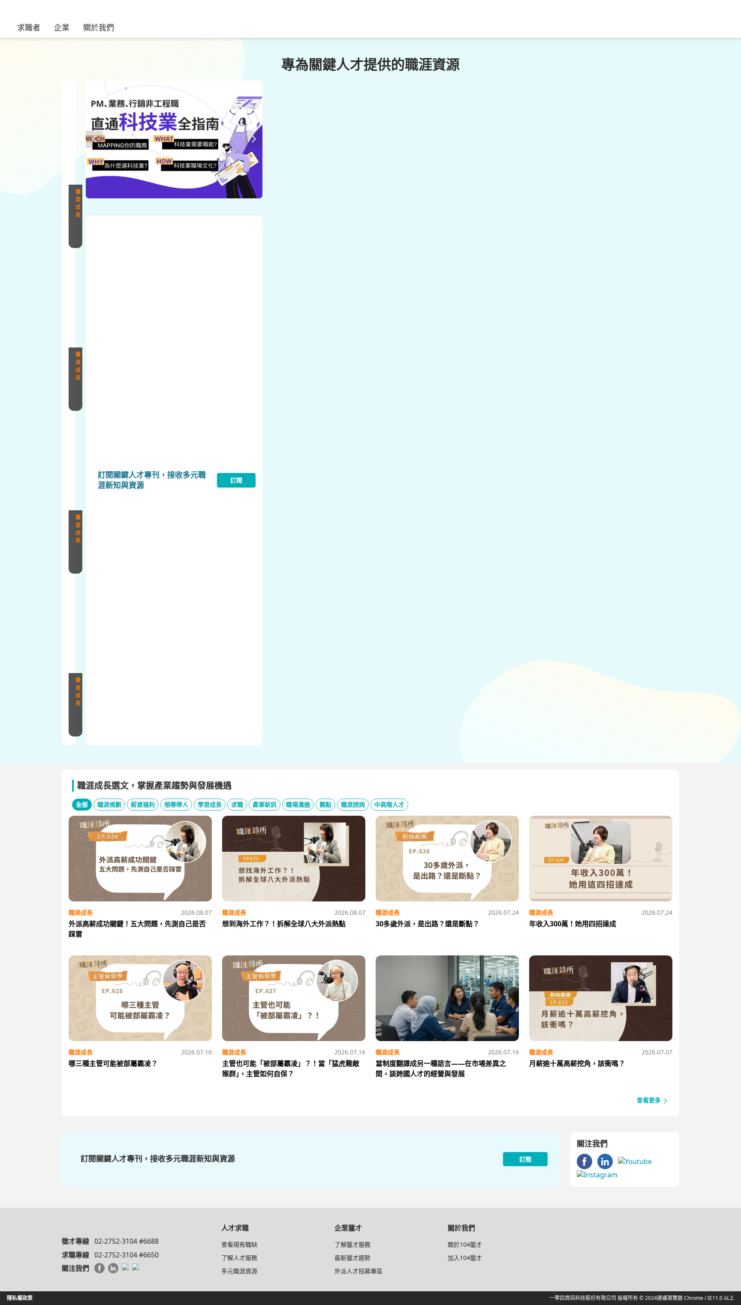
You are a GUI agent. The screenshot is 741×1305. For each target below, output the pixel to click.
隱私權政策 (20, 1298)
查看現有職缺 (239, 1244)
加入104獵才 (465, 1258)
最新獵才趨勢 (352, 1258)
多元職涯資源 (239, 1271)
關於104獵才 (465, 1244)
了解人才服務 (239, 1258)
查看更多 (650, 1100)
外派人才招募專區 (358, 1271)
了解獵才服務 (352, 1244)
